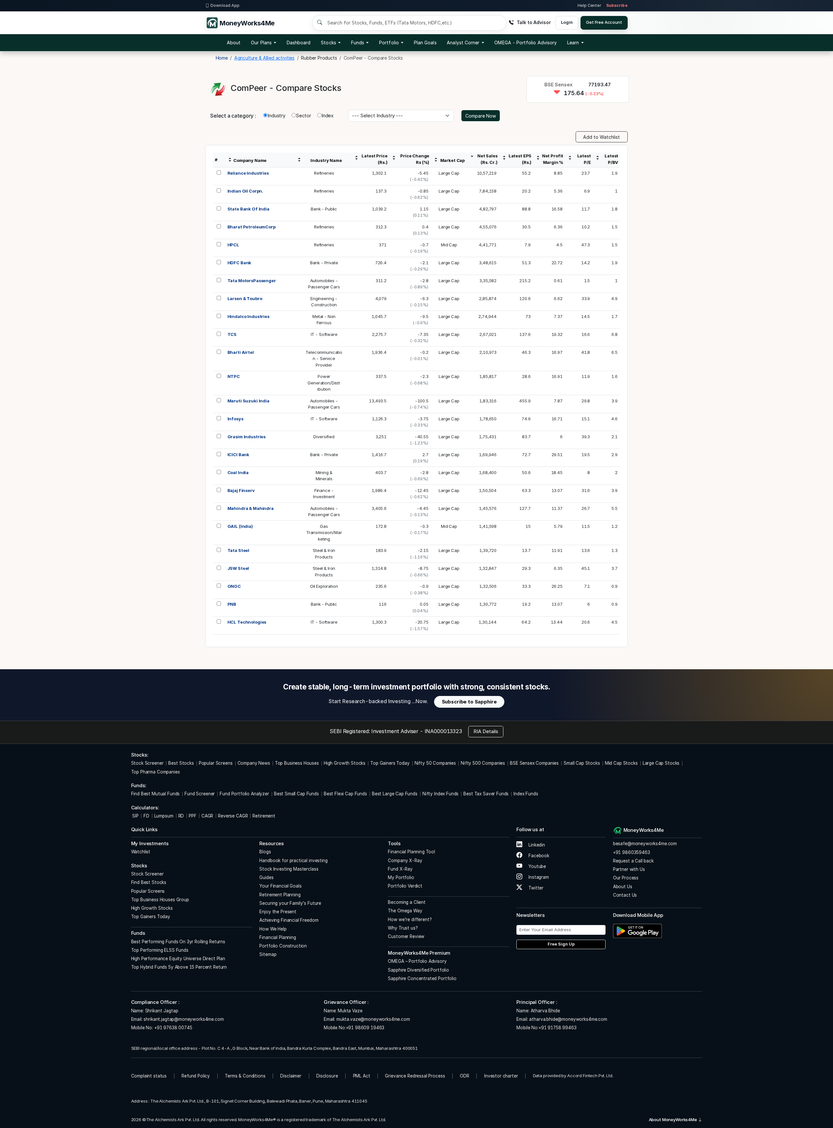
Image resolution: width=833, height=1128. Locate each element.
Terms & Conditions (245, 1075)
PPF (193, 815)
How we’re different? (409, 919)
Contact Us (625, 895)
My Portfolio (401, 877)
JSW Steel (238, 568)
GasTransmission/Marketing (324, 533)
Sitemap (267, 954)
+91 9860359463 (631, 852)
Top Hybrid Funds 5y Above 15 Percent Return (179, 967)
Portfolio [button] (389, 42)
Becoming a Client (406, 902)
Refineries (324, 173)
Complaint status (149, 1075)
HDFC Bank (239, 262)
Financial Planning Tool (411, 851)
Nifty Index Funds (440, 793)
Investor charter (501, 1075)
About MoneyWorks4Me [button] (673, 1119)
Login (566, 22)
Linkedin (536, 844)
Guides (266, 877)
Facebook (538, 855)
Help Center (589, 5)
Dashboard (299, 42)
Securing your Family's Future (290, 903)
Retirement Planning (279, 894)
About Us (622, 886)
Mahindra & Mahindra (250, 508)
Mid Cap (449, 244)
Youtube (536, 866)
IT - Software (324, 334)
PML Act (361, 1075)
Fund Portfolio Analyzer (244, 793)
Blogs (265, 851)
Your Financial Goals (280, 886)
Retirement (264, 815)
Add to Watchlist (601, 137)
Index (327, 115)
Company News (254, 763)
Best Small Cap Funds (296, 793)
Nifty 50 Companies (435, 763)
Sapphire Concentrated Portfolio (422, 978)
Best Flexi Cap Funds (345, 793)
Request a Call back (633, 860)
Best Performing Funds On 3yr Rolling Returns (178, 941)
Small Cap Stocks (582, 763)
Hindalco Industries (248, 316)
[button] (525, 43)
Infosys (235, 418)
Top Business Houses (297, 763)
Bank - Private (324, 262)
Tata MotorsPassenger (251, 280)
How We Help (272, 929)
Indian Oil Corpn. (245, 191)
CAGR (207, 815)
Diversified (323, 436)
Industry (276, 115)
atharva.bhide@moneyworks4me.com (568, 1019)
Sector (303, 115)
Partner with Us (629, 869)
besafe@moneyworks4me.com (645, 843)
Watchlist (141, 851)
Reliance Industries (248, 173)
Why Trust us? (402, 928)
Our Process (625, 877)
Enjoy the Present (277, 911)
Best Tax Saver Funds (486, 793)
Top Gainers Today (389, 763)
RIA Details (485, 731)
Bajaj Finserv (241, 490)
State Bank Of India (248, 208)
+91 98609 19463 (365, 1027)
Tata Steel (238, 550)
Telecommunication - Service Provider (324, 359)
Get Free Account (604, 22)
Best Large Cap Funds (394, 793)
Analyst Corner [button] (463, 42)
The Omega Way (405, 910)
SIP (135, 815)
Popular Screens (216, 763)
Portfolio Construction (283, 945)
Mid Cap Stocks (621, 763)
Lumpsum (163, 815)
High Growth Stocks (344, 763)
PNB (232, 604)
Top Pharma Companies (155, 771)
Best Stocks (181, 763)
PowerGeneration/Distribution (323, 383)
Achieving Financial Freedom (288, 920)
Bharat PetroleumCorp (251, 226)
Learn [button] (573, 42)
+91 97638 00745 (172, 1027)
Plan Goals (425, 42)
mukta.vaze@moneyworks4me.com (373, 1019)
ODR (464, 1075)
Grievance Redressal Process (415, 1075)
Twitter (535, 887)
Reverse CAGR (233, 815)
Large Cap (449, 173)
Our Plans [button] (261, 42)
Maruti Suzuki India (248, 400)
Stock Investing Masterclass (288, 869)
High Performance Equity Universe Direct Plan (178, 958)
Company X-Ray (405, 860)
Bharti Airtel (240, 352)
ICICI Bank (238, 454)
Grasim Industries (246, 436)
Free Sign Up (561, 944)
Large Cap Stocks (661, 763)
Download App (225, 5)
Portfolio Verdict (405, 886)
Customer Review (406, 936)
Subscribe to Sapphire (469, 702)
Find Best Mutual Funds (155, 793)
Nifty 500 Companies (483, 763)
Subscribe (617, 5)
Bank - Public (324, 208)
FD (146, 815)
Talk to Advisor (534, 22)
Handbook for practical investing (293, 860)
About (233, 42)
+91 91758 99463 (558, 1027)
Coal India (238, 472)
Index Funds (525, 793)
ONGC (234, 586)
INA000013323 (443, 731)
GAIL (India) (240, 526)
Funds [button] (357, 42)
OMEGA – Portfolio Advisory (417, 961)
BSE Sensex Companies (534, 763)
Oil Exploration (324, 586)
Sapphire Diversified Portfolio (418, 970)
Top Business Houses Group (160, 899)
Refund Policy (196, 1075)
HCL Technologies (246, 622)
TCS (232, 334)
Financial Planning (277, 937)
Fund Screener (199, 793)
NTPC (233, 376)
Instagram (538, 877)
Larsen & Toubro (244, 298)
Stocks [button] (328, 42)
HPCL (233, 244)
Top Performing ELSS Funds (159, 950)
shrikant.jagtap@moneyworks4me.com (183, 1019)
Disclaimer (290, 1075)
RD (181, 815)
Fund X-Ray (400, 869)
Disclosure (327, 1075)
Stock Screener (147, 763)
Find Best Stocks (149, 882)
